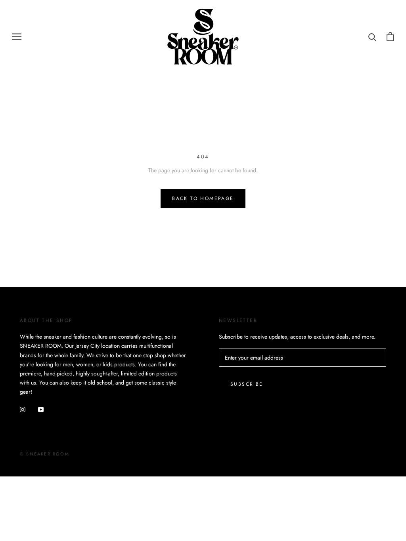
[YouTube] (41, 408)
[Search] (372, 36)
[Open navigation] (16, 36)
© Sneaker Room (44, 454)
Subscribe (246, 384)
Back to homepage (203, 198)
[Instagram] (22, 408)
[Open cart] (390, 36)
